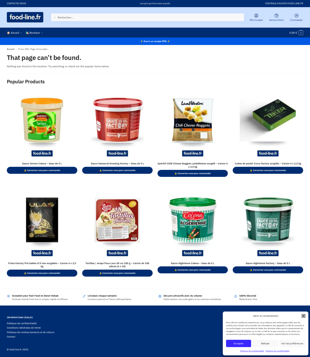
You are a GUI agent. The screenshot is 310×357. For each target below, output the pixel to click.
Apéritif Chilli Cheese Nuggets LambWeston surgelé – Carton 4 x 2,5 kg (193, 165)
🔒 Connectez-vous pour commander (42, 170)
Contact (11, 336)
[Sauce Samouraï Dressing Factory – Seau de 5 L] (117, 124)
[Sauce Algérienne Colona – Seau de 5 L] (193, 224)
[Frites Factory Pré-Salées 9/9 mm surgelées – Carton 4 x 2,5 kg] (42, 224)
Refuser (265, 343)
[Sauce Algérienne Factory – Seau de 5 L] (268, 224)
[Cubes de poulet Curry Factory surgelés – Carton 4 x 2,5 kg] (268, 124)
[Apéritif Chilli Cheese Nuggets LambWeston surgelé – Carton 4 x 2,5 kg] (193, 124)
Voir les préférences (292, 343)
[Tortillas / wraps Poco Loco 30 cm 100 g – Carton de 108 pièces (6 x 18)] (117, 224)
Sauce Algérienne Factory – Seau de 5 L (268, 263)
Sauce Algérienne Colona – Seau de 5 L (192, 263)
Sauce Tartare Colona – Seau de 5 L (42, 163)
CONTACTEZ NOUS (16, 3)
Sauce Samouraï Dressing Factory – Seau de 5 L (117, 163)
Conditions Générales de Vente (24, 327)
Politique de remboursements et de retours (30, 332)
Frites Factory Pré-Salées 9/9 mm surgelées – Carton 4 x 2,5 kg (42, 265)
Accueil (10, 49)
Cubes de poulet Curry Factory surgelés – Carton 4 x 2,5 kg (268, 163)
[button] (303, 316)
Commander (296, 20)
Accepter (239, 343)
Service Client (276, 20)
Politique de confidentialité (252, 351)
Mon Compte (256, 20)
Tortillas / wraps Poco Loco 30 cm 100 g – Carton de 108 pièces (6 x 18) (117, 265)
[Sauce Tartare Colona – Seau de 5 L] (42, 124)
